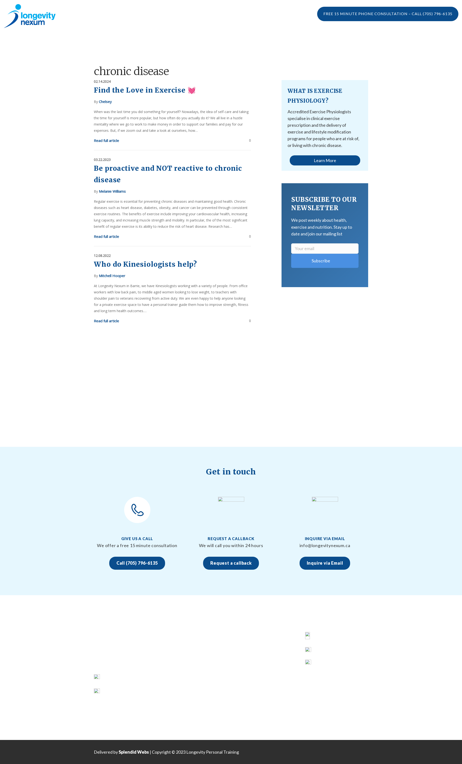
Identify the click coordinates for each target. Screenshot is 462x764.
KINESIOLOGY (177, 654)
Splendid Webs (134, 752)
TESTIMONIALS (146, 40)
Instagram (324, 651)
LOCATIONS (304, 40)
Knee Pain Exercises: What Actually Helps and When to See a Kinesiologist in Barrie (266, 645)
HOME (170, 636)
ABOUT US (174, 645)
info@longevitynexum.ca (126, 691)
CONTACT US (177, 699)
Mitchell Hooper (112, 275)
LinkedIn (322, 664)
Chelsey (105, 101)
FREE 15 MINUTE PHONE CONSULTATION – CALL (387, 13)
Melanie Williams (112, 191)
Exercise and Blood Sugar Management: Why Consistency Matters (264, 708)
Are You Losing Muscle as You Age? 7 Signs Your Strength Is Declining (262, 681)
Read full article (106, 140)
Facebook (324, 636)
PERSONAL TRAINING (228, 40)
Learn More (325, 160)
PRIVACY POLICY (180, 708)
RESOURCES (175, 681)
